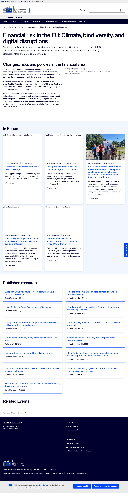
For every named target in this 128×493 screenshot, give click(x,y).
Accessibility (81, 473)
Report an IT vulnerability (11, 473)
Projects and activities (16, 27)
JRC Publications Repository (75, 447)
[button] (15, 413)
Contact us (52, 470)
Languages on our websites (32, 473)
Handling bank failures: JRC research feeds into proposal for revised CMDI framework (62, 241)
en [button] (84, 10)
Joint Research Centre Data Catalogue (78, 451)
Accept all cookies (82, 486)
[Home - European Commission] (18, 9)
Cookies (47, 473)
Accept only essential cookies (105, 486)
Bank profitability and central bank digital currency (29, 353)
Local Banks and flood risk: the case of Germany (28, 307)
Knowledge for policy (72, 443)
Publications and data (69, 22)
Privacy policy (58, 473)
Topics (25, 22)
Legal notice (70, 473)
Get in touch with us (72, 426)
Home (5, 22)
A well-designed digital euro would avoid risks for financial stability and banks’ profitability (22, 241)
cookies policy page (42, 485)
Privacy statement (71, 430)
